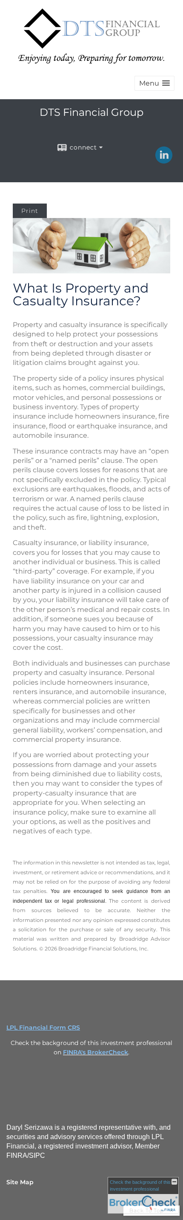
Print (29, 211)
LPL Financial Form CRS (43, 1027)
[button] (154, 83)
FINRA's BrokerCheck (95, 1052)
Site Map (20, 1182)
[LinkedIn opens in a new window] (163, 160)
